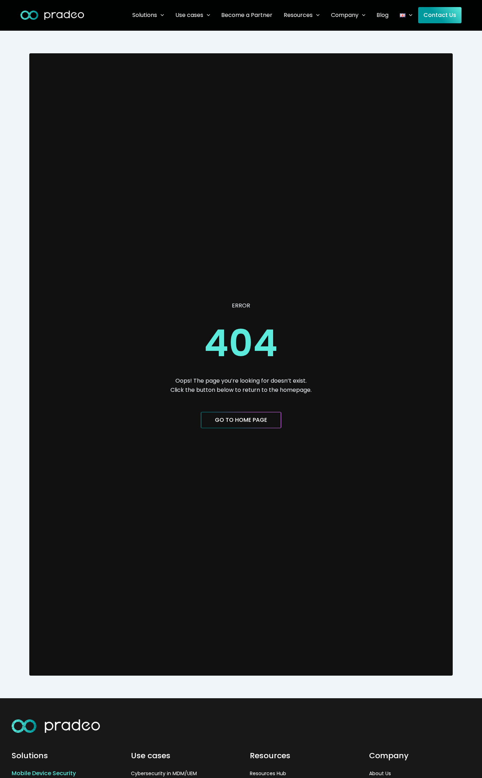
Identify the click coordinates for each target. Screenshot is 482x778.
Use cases (189, 15)
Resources (298, 15)
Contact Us (439, 15)
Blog (382, 15)
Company (345, 15)
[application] (160, 15)
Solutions (144, 15)
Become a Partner (246, 15)
